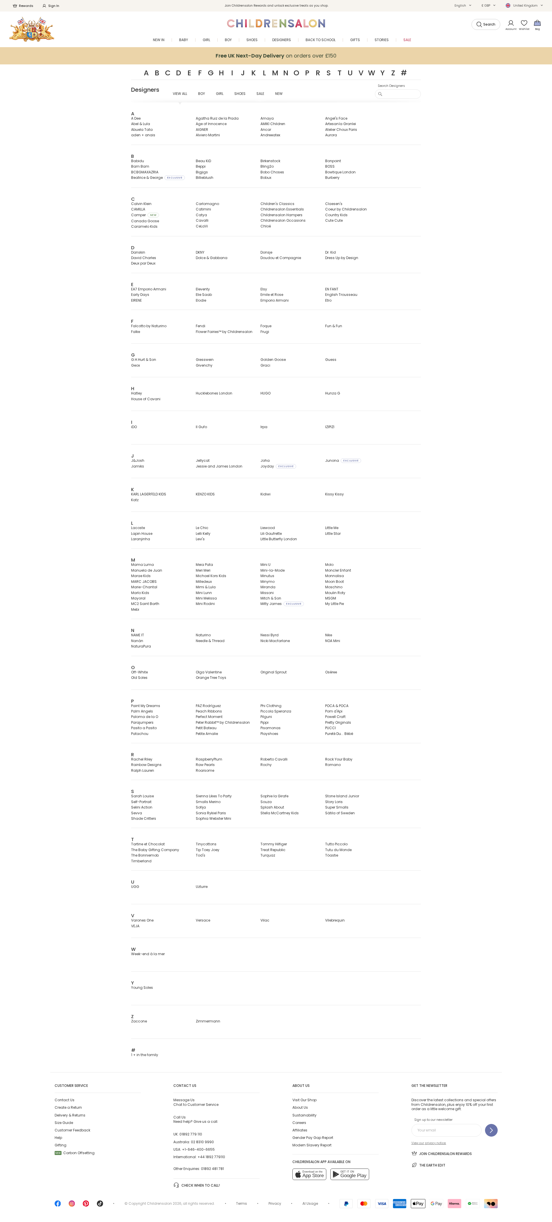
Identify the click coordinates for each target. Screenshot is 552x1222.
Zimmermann (208, 1021)
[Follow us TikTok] (100, 1205)
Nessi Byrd (269, 635)
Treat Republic (272, 849)
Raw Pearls (205, 764)
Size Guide (64, 1122)
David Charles (143, 257)
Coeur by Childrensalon (346, 209)
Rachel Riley (141, 759)
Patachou (139, 733)
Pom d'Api (333, 711)
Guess (330, 359)
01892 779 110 (190, 1134)
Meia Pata (204, 564)
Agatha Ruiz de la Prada (217, 118)
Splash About (272, 807)
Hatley (136, 393)
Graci (265, 365)
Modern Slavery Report (311, 1145)
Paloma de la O (144, 716)
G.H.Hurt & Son (143, 359)
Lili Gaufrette (271, 533)
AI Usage (310, 1203)
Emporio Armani (274, 300)
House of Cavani (145, 399)
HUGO (265, 393)
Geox (135, 365)
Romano (333, 764)
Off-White (139, 672)
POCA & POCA (336, 705)
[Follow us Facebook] (58, 1205)
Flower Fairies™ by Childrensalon (224, 331)
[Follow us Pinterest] (86, 1205)
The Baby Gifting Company (155, 849)
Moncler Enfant (338, 570)
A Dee (136, 118)
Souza (266, 801)
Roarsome (205, 770)
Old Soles (139, 677)
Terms (241, 1203)
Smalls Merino (208, 801)
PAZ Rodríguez (208, 705)
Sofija (201, 807)
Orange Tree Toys (211, 677)
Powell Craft (335, 716)
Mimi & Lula (206, 587)
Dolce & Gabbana (211, 257)
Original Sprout (273, 672)
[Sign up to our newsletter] (491, 1130)
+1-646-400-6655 (198, 1149)
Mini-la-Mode (272, 570)
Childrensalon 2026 (164, 1203)
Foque (265, 325)
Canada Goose (145, 221)
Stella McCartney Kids (279, 813)
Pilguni (266, 716)
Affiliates (299, 1130)
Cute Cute (334, 220)
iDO (134, 426)
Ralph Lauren (142, 770)
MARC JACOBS (144, 581)
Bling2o (267, 166)
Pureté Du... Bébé (339, 733)
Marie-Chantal (144, 587)
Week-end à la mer (148, 953)
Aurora (331, 135)
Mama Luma (142, 564)
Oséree (331, 672)
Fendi (200, 325)
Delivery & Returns (70, 1115)
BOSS (330, 166)
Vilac (264, 920)
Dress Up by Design (341, 257)
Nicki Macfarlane (275, 640)
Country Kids (336, 214)
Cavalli (202, 220)
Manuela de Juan (146, 570)
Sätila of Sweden (340, 813)
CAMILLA (138, 209)
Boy (201, 93)
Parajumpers (142, 722)
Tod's (200, 855)
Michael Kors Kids (211, 575)
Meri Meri (203, 570)
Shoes (240, 93)
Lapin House (141, 533)
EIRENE (136, 300)
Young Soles (142, 987)
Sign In (53, 5)
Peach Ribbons (209, 711)
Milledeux (204, 581)
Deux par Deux (143, 263)
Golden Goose (273, 359)
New (279, 93)
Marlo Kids (140, 592)
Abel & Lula (140, 123)
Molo (329, 564)
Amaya (267, 118)
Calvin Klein (141, 203)
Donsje (266, 252)
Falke (135, 331)
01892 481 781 (212, 1168)
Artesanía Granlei (340, 123)
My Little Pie (334, 603)
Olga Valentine (209, 672)
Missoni (267, 592)
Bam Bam (140, 166)
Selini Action (141, 807)
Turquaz (267, 855)
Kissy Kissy (334, 494)
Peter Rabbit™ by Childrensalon (223, 722)
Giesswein (205, 359)
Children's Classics (277, 203)
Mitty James (280, 603)
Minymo (267, 581)
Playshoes (269, 733)
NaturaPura (141, 646)
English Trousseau (341, 294)
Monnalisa (334, 575)
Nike (328, 635)
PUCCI (330, 727)
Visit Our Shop (304, 1099)
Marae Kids (141, 575)
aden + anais (143, 135)
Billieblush (204, 177)
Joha (265, 460)
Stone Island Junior (342, 796)
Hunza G (332, 393)
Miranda (267, 587)
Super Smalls (336, 807)
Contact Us (64, 1099)
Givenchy (204, 365)
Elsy (263, 289)
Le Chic (202, 527)
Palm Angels (142, 711)
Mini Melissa (206, 598)
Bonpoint (333, 160)
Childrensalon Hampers (281, 214)
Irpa (263, 426)
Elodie (201, 300)
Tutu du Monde (338, 849)
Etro (328, 300)
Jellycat (203, 460)
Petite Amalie (207, 733)
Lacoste (138, 527)
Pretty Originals (338, 722)
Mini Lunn (204, 592)
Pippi (264, 722)
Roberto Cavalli (274, 759)
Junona (342, 460)
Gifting (60, 1145)
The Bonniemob (145, 855)
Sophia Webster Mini (213, 818)
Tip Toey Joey (207, 849)
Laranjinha (140, 539)
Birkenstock (270, 160)
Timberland (141, 861)
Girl (219, 93)
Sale (260, 93)
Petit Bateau (206, 727)
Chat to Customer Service (195, 1102)
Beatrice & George (156, 177)
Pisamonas (270, 727)
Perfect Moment (209, 716)
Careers (299, 1122)
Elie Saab (204, 294)
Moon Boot (334, 581)
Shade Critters (143, 818)
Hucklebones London (214, 393)
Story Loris (334, 801)
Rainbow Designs (146, 764)
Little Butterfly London (278, 539)
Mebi (135, 609)
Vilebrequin (335, 920)
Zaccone (139, 1021)
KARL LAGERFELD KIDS (148, 494)
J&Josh (137, 460)
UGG (135, 886)
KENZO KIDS (205, 494)
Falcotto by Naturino (148, 325)
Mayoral (138, 598)
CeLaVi (202, 226)
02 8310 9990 (202, 1141)
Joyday (277, 466)
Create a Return (68, 1107)
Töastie (331, 855)
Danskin (138, 252)
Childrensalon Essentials (282, 209)
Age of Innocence (211, 123)
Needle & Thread (210, 640)
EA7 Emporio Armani (148, 289)
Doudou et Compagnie (280, 257)
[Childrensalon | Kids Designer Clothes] (31, 29)
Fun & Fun (333, 325)
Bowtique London (340, 172)
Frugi (264, 331)
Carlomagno (207, 203)
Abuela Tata (142, 129)
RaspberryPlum (209, 759)
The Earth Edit (432, 1165)
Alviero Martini (208, 135)
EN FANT (331, 289)
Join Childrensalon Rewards (445, 1153)
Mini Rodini (205, 603)
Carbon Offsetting (75, 1152)
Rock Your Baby (338, 759)
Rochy (266, 764)
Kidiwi (265, 494)
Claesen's (333, 203)
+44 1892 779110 (211, 1156)
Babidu (137, 160)
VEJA (135, 926)
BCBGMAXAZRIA (144, 172)
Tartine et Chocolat (148, 844)
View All (180, 93)
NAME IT (137, 635)
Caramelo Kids (144, 226)
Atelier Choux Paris (341, 129)
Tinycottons (206, 844)
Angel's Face (336, 118)
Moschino (333, 587)
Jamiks (137, 466)
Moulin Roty (335, 592)
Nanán (137, 640)
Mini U (265, 564)
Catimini (203, 209)
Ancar (265, 129)
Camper (143, 214)
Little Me (331, 527)
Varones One (142, 920)
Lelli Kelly (203, 533)
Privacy (275, 1203)
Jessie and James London (219, 466)
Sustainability (304, 1115)
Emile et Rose (271, 294)
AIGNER (202, 129)
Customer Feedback (72, 1130)
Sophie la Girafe (274, 796)
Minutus (267, 575)
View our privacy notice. (428, 1143)
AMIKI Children (272, 123)
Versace (203, 920)
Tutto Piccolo (336, 844)
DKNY (200, 252)
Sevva (136, 813)
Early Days (140, 294)
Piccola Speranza (275, 711)
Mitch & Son (270, 598)
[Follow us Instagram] (72, 1205)
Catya (201, 214)
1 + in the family (144, 1054)
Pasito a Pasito (144, 727)
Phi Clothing (270, 705)
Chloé (265, 226)
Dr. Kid (330, 252)
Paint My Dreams (145, 705)
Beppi (201, 166)
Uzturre (202, 886)
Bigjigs (202, 172)
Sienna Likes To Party (214, 796)
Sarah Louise (142, 796)
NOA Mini (332, 640)
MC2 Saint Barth (145, 603)
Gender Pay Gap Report (312, 1137)
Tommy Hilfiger (273, 844)
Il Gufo (201, 426)
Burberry (332, 177)
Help (58, 1137)
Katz (135, 499)
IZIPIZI (329, 426)
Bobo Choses (272, 172)
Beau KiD (203, 160)
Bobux (265, 177)
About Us (300, 1107)
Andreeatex (270, 135)
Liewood (267, 527)
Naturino (203, 635)
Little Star (333, 533)
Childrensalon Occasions (283, 220)
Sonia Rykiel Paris (211, 813)
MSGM (330, 598)
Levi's (200, 539)
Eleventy (203, 289)
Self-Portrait (141, 801)
